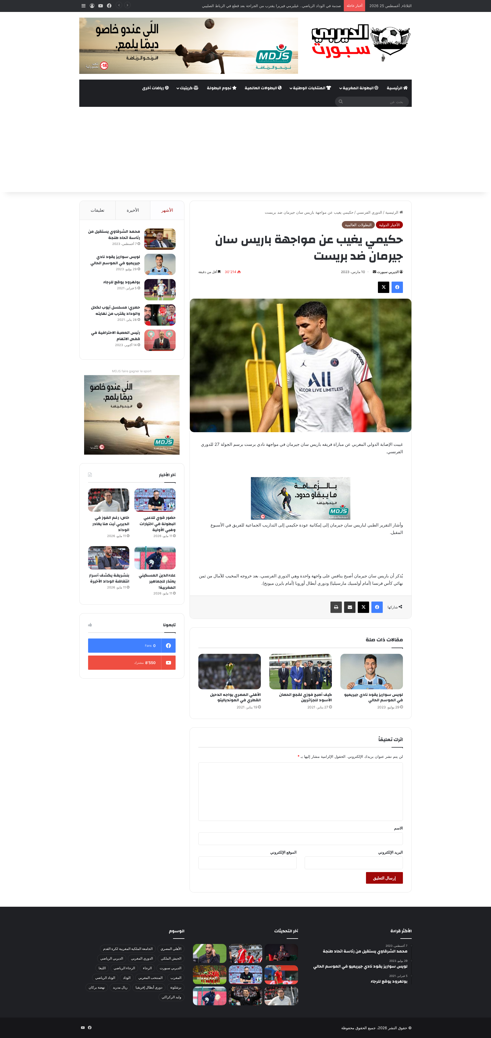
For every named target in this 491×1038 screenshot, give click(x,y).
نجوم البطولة (219, 88)
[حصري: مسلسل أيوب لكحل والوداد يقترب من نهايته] (160, 315)
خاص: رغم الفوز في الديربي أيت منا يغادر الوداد (110, 524)
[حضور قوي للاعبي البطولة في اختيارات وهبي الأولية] (155, 500)
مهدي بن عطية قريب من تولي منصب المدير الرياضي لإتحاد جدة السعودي (283, 5)
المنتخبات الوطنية (309, 88)
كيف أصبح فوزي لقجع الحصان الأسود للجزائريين (305, 697)
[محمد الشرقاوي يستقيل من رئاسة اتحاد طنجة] (160, 239)
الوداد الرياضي (105, 977)
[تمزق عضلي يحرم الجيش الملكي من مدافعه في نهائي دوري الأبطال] (281, 952)
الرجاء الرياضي (124, 968)
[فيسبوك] (397, 287)
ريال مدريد (120, 987)
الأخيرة (133, 210)
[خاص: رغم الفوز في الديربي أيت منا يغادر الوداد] (108, 500)
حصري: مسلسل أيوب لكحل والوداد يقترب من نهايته (115, 310)
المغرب (175, 977)
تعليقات (97, 210)
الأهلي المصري (171, 949)
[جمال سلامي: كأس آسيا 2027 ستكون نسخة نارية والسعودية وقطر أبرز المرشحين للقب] (245, 996)
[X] (383, 287)
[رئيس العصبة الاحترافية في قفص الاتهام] (160, 340)
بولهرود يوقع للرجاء (121, 282)
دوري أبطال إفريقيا (149, 987)
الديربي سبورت (388, 272)
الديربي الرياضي (111, 958)
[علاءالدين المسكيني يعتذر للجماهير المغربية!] (155, 557)
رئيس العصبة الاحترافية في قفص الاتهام (115, 336)
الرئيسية (395, 88)
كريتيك (187, 88)
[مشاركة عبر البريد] (349, 607)
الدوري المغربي (142, 958)
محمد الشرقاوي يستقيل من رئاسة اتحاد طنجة (114, 235)
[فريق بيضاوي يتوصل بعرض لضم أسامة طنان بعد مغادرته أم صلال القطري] (281, 974)
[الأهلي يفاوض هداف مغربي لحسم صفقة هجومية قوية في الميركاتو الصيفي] (209, 974)
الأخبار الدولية (389, 224)
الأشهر (167, 210)
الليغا (102, 968)
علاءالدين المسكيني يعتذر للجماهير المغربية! (157, 581)
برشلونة (175, 987)
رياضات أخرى (153, 88)
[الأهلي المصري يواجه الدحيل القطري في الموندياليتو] (229, 671)
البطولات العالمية (261, 88)
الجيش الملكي (171, 958)
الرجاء (147, 968)
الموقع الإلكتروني (283, 852)
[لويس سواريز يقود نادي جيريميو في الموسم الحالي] (371, 671)
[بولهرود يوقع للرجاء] (160, 289)
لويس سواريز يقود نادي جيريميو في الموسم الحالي (373, 697)
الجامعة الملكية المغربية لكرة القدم (128, 949)
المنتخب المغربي (150, 977)
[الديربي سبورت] (359, 42)
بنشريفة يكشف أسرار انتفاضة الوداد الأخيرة (109, 578)
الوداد (126, 977)
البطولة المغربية (359, 88)
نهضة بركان (97, 987)
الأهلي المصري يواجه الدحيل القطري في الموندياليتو (235, 697)
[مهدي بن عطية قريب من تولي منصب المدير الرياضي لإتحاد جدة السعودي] (209, 953)
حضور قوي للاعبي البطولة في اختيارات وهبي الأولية (158, 524)
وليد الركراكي (171, 997)
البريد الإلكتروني (390, 852)
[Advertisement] (245, 149)
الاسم (398, 828)
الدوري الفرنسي (369, 212)
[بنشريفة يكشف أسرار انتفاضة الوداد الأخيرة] (108, 557)
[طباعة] (336, 607)
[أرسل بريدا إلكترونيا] (374, 272)
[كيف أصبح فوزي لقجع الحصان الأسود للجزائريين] (300, 671)
